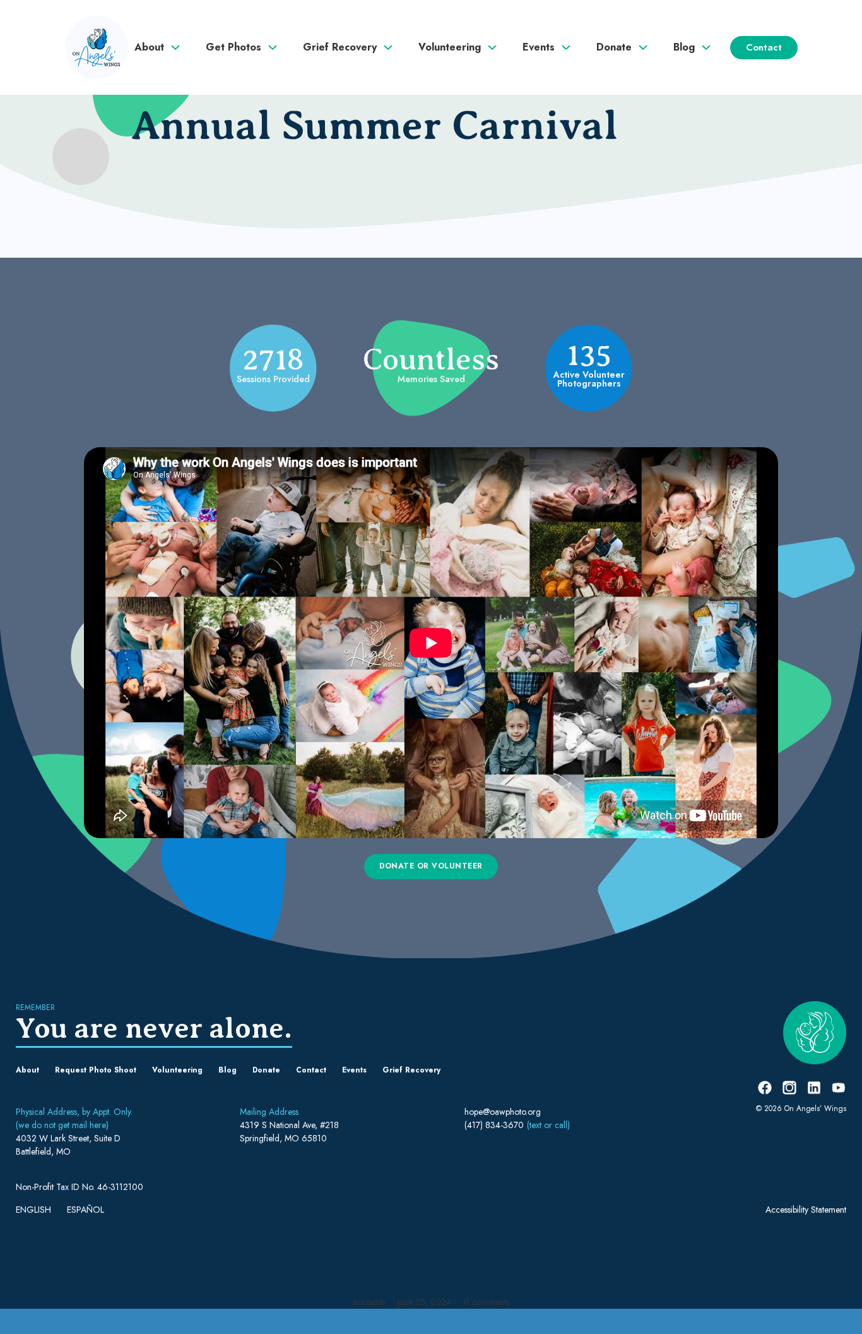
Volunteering (449, 47)
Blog (684, 47)
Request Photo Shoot (95, 1070)
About (149, 47)
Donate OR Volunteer (431, 866)
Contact (764, 47)
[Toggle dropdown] (188, 47)
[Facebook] (764, 1087)
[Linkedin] (814, 1087)
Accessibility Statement (805, 1209)
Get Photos (233, 47)
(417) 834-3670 (494, 1125)
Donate (614, 47)
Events (539, 47)
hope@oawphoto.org (502, 1111)
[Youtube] (838, 1087)
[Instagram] (789, 1087)
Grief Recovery (340, 47)
